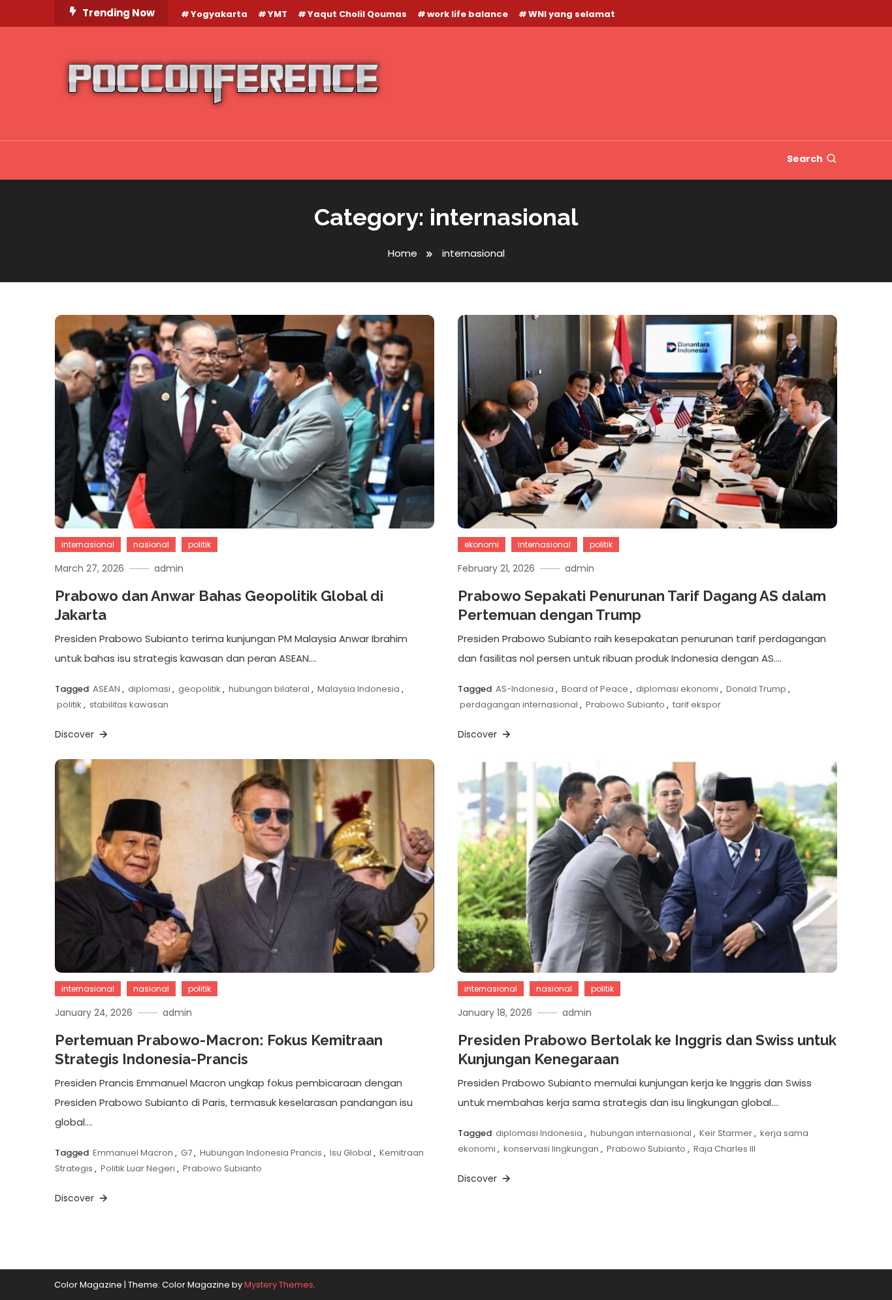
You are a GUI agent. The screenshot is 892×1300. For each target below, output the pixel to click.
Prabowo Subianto (625, 704)
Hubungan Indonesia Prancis (261, 1152)
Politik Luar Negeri (138, 1168)
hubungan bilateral (269, 689)
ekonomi (481, 544)
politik (199, 544)
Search (805, 158)
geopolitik (199, 689)
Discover (76, 734)
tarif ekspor (697, 704)
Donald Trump (756, 689)
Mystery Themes (278, 1284)
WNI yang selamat (571, 14)
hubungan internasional (641, 1133)
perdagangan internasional (519, 704)
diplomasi (149, 689)
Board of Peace (595, 689)
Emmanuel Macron (133, 1152)
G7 (186, 1152)
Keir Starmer (725, 1133)
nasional (151, 544)
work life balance (467, 14)
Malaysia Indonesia (358, 689)
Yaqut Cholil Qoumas (357, 14)
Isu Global (351, 1152)
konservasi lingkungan (551, 1149)
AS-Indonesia (525, 689)
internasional (87, 544)
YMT (277, 14)
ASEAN (106, 689)
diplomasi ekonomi (677, 689)
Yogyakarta (219, 14)
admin (168, 568)
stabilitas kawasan (128, 704)
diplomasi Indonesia (539, 1133)
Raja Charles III (724, 1149)
